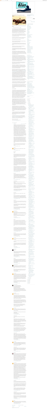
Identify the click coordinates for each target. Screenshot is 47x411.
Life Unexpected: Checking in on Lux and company (31, 114)
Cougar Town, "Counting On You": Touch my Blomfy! (31, 212)
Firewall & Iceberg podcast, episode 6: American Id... (31, 259)
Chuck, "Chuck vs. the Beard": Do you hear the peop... (31, 230)
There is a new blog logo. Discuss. (31, 155)
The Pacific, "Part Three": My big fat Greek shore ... (31, 123)
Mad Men (28, 39)
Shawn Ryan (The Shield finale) (30, 77)
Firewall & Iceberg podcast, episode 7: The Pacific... (30, 220)
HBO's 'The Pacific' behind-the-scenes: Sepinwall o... (31, 206)
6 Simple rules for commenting (30, 24)
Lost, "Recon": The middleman (31, 181)
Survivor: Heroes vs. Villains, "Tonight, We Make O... (31, 245)
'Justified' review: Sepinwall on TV (31, 188)
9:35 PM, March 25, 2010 (17, 314)
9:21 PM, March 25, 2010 (17, 306)
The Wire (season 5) (29, 51)
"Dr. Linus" (17, 70)
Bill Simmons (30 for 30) (29, 55)
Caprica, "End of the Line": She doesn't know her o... (31, 125)
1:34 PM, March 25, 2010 (17, 256)
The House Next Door (29, 93)
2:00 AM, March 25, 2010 (17, 171)
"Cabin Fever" (18, 63)
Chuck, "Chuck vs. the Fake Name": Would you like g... (31, 270)
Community (28, 31)
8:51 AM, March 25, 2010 (17, 209)
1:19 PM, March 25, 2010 (17, 247)
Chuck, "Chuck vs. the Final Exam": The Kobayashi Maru (31, 154)
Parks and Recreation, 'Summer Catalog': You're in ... (31, 131)
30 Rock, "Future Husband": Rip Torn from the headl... (31, 201)
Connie (14, 341)
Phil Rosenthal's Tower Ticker (30, 91)
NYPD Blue (28, 96)
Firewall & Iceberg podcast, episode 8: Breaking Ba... (31, 175)
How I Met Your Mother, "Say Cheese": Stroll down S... (31, 149)
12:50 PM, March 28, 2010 (17, 390)
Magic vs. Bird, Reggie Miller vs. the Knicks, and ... (31, 241)
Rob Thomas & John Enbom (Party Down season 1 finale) (30, 73)
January (29, 278)
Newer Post (13, 406)
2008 (28, 280)
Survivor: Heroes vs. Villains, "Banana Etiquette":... (31, 138)
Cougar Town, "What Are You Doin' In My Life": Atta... (31, 253)
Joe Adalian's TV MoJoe (29, 83)
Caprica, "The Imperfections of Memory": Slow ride (31, 200)
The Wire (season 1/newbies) (30, 46)
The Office (28, 44)
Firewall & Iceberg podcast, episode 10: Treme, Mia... (31, 106)
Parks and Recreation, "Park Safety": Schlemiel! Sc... (31, 166)
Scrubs (28, 41)
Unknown (15, 210)
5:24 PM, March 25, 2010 (17, 291)
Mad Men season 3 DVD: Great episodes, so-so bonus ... (31, 151)
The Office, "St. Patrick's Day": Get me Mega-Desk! (31, 203)
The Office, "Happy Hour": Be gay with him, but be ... (31, 130)
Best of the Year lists (29, 28)
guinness (14, 362)
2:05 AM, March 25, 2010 (17, 179)
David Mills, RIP (30, 107)
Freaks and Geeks (29, 35)
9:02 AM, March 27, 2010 (17, 345)
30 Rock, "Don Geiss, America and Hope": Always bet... (31, 163)
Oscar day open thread (30, 237)
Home (19, 406)
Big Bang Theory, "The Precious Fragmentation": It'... (31, 227)
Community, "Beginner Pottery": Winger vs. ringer (31, 168)
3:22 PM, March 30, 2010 (17, 403)
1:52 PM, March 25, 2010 (17, 271)
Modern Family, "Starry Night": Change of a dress (31, 134)
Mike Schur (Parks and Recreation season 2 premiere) (30, 71)
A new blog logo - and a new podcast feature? (31, 191)
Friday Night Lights (29, 36)
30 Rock (28, 25)
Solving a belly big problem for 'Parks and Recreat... (31, 177)
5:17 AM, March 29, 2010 (17, 398)
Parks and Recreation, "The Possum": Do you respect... (31, 205)
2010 (28, 100)
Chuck (28, 30)
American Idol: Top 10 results (31, 104)
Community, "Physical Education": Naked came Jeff (31, 251)
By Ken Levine (28, 89)
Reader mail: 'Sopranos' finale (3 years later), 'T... (31, 136)
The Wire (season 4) (29, 50)
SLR (14, 352)
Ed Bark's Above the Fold (29, 90)
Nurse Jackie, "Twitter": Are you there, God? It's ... (31, 119)
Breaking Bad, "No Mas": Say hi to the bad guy (31, 158)
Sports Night (28, 43)
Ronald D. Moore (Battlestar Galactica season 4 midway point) (30, 76)
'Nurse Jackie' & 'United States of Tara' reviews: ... (31, 157)
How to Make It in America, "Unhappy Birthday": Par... (31, 236)
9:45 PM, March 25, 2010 (17, 331)
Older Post (25, 406)
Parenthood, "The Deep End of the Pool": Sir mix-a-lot (31, 178)
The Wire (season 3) (29, 49)
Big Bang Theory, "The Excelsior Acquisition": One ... (31, 268)
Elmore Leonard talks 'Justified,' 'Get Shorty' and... (31, 193)
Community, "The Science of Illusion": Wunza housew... (31, 133)
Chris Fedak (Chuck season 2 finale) (30, 56)
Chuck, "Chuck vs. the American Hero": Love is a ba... (31, 120)
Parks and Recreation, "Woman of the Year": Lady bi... (31, 249)
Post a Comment (13, 405)
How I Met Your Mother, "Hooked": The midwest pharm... (30, 272)
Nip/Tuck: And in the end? (30, 252)
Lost (14, 120)
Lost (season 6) (17, 120)
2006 (28, 282)
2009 (28, 279)
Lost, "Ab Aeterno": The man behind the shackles (31, 145)
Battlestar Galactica (29, 26)
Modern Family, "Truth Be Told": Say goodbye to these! (31, 216)
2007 (28, 281)
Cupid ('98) (28, 32)
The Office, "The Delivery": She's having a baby (31, 246)
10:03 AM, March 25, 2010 (17, 217)
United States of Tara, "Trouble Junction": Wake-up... (31, 117)
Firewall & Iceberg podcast (29, 34)
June (29, 101)
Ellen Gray (28, 82)
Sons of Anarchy (28, 42)
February (29, 277)
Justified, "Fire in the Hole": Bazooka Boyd (31, 182)
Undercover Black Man (29, 84)
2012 (28, 99)
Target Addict (15, 284)
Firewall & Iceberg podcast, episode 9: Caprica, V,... (30, 140)
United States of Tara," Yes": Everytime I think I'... (31, 153)
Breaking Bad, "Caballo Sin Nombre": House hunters (31, 122)
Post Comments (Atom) (17, 407)
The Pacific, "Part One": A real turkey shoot (31, 194)
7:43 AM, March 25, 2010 (17, 198)
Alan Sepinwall (15, 264)
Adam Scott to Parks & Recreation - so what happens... (31, 240)
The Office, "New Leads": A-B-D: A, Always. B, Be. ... (31, 165)
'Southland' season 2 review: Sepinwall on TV (31, 276)
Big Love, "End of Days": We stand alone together (31, 232)
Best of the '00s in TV (29, 27)
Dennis (14, 237)
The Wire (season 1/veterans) (30, 47)
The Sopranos (28, 45)
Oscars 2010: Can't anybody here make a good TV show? (31, 234)
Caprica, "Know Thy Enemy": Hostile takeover (31, 238)
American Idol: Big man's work (31, 217)
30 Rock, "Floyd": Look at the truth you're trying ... (31, 128)
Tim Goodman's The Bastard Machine (30, 86)
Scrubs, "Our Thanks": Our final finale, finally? (31, 173)
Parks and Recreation (29, 40)
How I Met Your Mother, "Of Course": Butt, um (31, 229)
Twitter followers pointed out (17, 115)
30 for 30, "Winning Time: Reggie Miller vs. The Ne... (31, 196)
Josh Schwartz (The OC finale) (30, 63)
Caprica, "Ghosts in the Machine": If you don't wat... (31, 161)
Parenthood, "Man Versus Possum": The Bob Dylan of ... (31, 224)
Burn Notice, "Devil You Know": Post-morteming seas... (31, 243)
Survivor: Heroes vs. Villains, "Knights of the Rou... (31, 211)
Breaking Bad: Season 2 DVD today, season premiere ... (31, 184)
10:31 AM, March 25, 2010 (17, 231)
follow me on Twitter (33, 21)
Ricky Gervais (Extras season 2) (30, 72)
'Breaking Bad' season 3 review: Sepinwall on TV (31, 169)
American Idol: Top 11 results (31, 137)
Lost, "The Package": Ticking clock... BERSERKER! (31, 110)
